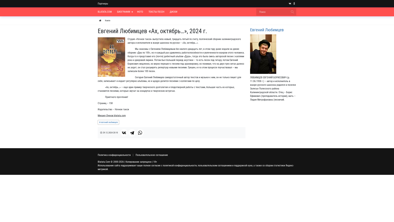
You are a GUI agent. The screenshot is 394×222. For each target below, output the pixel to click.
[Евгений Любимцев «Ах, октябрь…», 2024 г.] (111, 57)
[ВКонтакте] (124, 132)
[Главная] (100, 20)
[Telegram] (132, 132)
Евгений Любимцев (267, 29)
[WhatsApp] (140, 132)
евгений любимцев (109, 122)
